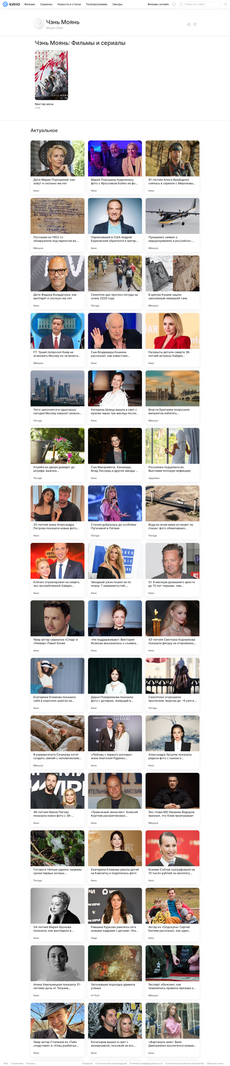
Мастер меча (44, 104)
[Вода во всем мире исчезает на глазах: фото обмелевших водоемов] (172, 512)
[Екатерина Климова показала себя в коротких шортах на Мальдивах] (57, 685)
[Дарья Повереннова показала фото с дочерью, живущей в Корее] (115, 685)
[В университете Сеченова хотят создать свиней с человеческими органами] (57, 742)
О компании (17, 1063)
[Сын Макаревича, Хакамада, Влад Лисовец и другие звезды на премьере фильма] (115, 455)
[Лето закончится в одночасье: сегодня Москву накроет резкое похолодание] (57, 397)
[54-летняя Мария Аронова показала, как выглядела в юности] (57, 915)
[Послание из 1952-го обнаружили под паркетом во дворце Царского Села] (57, 225)
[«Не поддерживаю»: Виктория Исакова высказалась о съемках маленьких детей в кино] (115, 627)
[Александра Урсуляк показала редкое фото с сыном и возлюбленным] (172, 742)
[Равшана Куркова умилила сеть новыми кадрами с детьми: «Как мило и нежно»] (115, 915)
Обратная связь (215, 1063)
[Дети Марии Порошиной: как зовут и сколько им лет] (57, 167)
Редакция (87, 1063)
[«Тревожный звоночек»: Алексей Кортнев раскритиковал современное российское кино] (115, 800)
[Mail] (5, 4)
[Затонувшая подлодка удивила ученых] (115, 972)
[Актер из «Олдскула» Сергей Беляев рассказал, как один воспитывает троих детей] (172, 915)
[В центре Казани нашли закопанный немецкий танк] (172, 282)
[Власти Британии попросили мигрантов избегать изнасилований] (172, 397)
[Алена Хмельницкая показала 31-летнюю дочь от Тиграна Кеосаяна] (57, 972)
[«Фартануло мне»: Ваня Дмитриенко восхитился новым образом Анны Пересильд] (172, 1030)
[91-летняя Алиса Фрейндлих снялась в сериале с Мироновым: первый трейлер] (172, 167)
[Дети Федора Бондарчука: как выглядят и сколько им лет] (57, 282)
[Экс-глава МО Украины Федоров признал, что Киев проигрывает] (172, 800)
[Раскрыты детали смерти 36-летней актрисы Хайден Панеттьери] (172, 340)
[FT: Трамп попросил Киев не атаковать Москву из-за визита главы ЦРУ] (57, 340)
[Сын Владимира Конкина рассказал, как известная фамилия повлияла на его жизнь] (115, 340)
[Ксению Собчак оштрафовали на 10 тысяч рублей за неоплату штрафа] (172, 857)
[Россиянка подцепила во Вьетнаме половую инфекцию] (172, 455)
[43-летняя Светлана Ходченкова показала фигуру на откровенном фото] (172, 627)
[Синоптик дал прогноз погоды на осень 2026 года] (115, 282)
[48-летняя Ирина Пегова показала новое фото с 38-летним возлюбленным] (57, 800)
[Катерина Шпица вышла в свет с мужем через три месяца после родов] (115, 397)
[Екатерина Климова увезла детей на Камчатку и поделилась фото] (115, 857)
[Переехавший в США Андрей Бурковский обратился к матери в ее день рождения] (115, 225)
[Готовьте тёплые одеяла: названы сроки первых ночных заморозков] (57, 857)
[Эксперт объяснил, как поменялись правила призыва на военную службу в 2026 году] (172, 972)
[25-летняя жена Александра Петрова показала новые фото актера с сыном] (57, 512)
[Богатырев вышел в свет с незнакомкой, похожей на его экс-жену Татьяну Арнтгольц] (115, 1030)
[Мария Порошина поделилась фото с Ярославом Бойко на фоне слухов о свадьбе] (115, 167)
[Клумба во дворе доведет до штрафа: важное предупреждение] (57, 455)
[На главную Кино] (14, 4)
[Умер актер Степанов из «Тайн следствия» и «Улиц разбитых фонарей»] (57, 1030)
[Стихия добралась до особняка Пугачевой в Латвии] (115, 512)
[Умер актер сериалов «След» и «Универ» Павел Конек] (57, 627)
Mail (6, 1063)
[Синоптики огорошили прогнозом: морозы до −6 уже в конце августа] (172, 685)
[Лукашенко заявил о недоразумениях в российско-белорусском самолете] (172, 225)
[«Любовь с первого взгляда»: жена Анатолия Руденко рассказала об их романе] (115, 742)
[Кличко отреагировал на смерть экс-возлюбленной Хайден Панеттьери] (57, 570)
